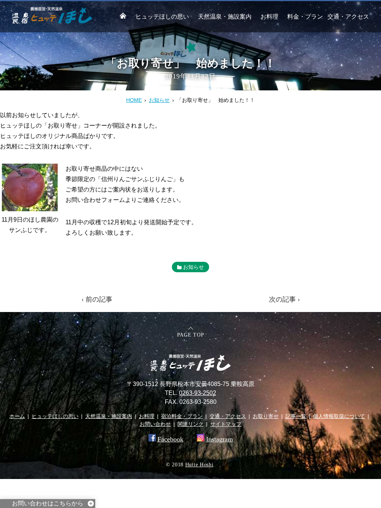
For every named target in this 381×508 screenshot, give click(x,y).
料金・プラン (305, 16)
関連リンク (190, 424)
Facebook (170, 439)
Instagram (219, 439)
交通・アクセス (348, 16)
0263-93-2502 (197, 393)
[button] (30, 187)
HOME (134, 100)
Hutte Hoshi (199, 464)
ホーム (17, 416)
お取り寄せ (266, 416)
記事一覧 (295, 416)
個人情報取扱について (339, 416)
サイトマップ (225, 424)
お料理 (269, 16)
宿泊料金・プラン (182, 416)
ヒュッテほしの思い (162, 16)
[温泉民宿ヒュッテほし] (52, 22)
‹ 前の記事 (96, 299)
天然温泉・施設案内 (225, 16)
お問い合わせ (155, 424)
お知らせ (159, 100)
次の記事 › (284, 299)
